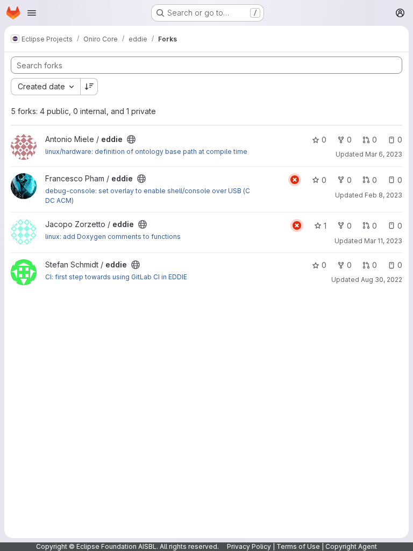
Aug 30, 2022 (381, 280)
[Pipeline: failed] (294, 179)
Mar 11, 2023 (383, 241)
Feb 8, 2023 (383, 195)
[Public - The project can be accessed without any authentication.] (131, 139)
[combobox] (45, 86)
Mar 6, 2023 (383, 154)
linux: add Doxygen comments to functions (113, 236)
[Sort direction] (89, 86)
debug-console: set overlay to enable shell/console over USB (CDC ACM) (147, 195)
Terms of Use (298, 546)
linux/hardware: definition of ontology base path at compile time (146, 151)
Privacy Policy (249, 546)
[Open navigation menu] (31, 13)
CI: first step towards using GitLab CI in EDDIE (116, 277)
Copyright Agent (351, 546)
